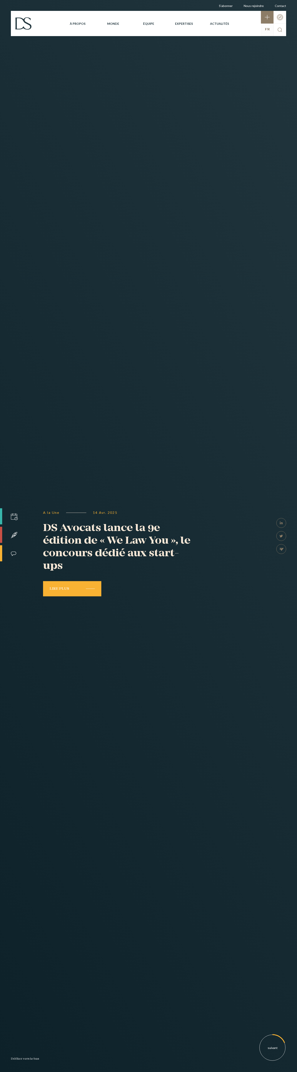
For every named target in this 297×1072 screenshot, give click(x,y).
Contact (280, 6)
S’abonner (226, 6)
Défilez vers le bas (25, 1059)
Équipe (148, 23)
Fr (267, 29)
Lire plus (59, 588)
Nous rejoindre (254, 6)
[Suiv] (273, 1048)
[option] (148, 536)
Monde (113, 23)
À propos (77, 23)
